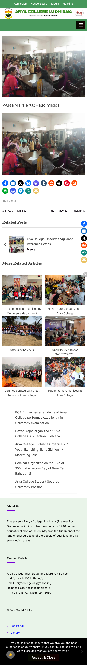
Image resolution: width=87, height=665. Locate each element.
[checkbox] (10, 655)
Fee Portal (17, 625)
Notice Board (39, 3)
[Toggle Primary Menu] (80, 25)
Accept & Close (43, 657)
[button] (5, 183)
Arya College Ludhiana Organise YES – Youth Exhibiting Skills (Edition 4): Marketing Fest (43, 449)
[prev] (5, 244)
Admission (20, 3)
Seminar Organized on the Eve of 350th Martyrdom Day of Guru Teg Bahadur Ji (40, 468)
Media (55, 3)
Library (15, 632)
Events (11, 200)
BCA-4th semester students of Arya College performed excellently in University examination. (41, 417)
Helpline (68, 3)
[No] (82, 651)
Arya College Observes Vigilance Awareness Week (49, 241)
